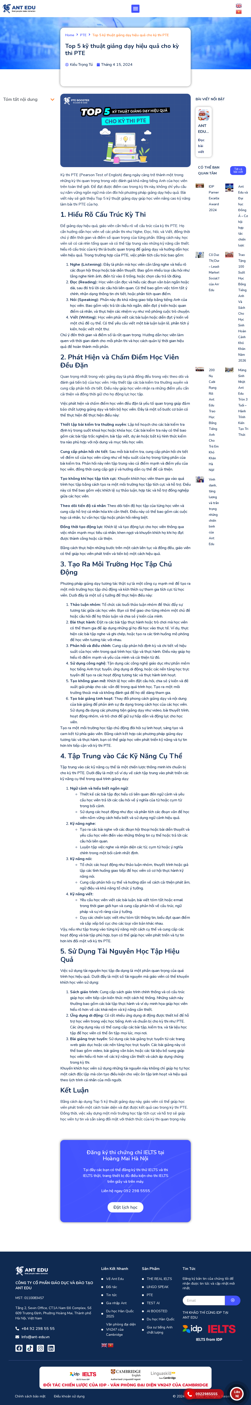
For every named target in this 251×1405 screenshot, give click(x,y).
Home (69, 35)
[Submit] (232, 1300)
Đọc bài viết (201, 146)
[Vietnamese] (239, 11)
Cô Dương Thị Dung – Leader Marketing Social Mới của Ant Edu (216, 272)
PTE (83, 35)
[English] (239, 5)
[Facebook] (19, 1348)
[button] (135, 9)
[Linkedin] (51, 1348)
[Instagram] (40, 1348)
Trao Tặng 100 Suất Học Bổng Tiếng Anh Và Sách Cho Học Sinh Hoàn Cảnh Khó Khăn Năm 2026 (242, 308)
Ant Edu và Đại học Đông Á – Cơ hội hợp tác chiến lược (243, 216)
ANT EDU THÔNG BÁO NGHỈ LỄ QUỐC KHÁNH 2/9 (203, 129)
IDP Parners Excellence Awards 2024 (217, 198)
